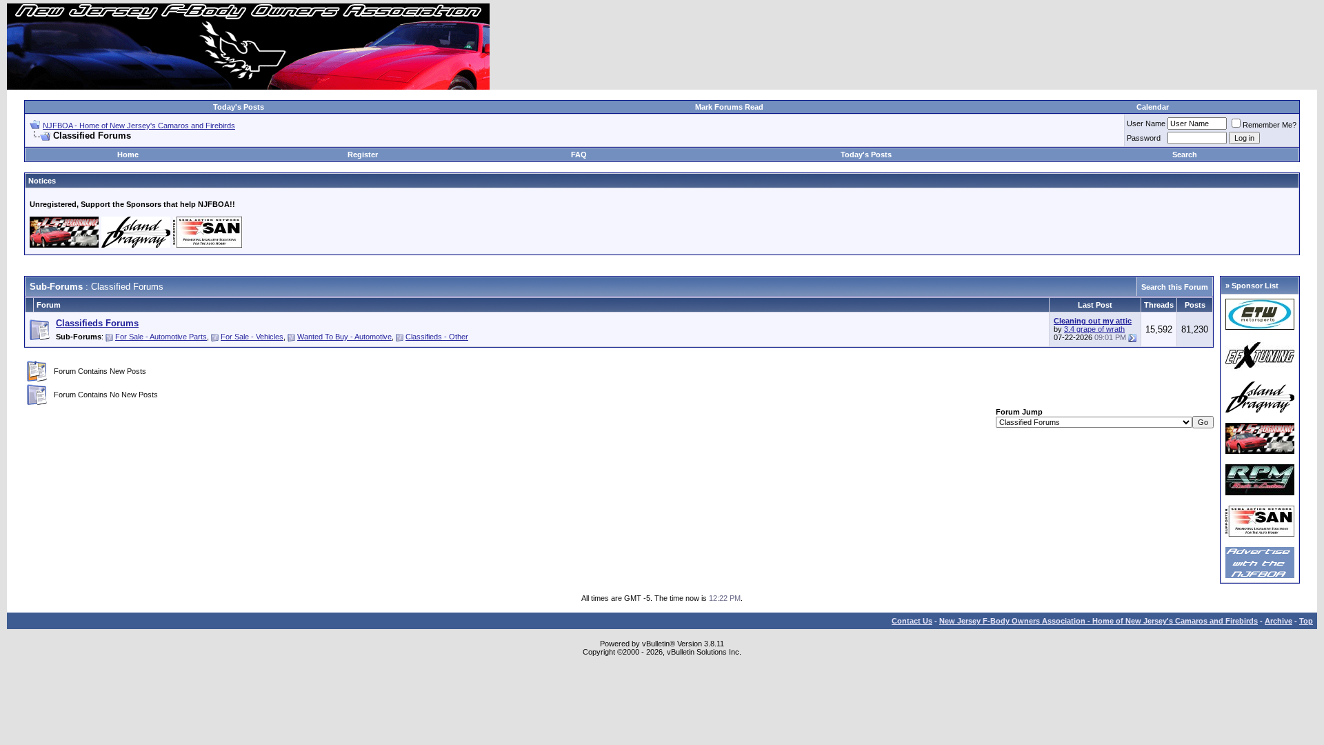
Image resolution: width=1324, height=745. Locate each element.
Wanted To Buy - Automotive (344, 336)
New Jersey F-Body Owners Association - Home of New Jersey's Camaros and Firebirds (1098, 621)
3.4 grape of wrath (1094, 329)
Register (363, 154)
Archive (1278, 621)
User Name (1146, 123)
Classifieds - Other (436, 336)
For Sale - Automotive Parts (161, 336)
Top (1306, 621)
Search (1184, 154)
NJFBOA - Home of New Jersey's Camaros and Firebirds (139, 125)
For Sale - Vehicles (252, 336)
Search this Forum (1174, 287)
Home (128, 154)
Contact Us (912, 621)
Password (1144, 138)
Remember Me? (1269, 125)
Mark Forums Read (729, 107)
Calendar (1152, 107)
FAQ (579, 154)
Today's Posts (238, 107)
